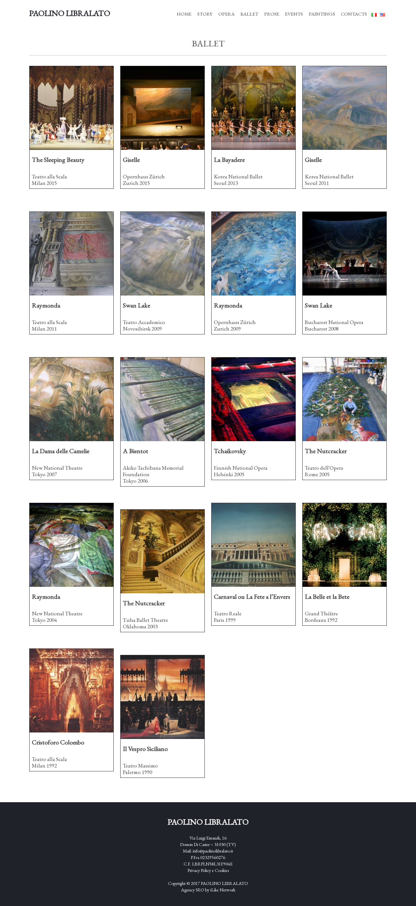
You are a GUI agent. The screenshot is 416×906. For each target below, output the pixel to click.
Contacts (354, 14)
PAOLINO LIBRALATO (224, 883)
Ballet (249, 14)
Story (205, 14)
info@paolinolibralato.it (213, 851)
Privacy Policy (200, 870)
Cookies (222, 870)
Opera (226, 14)
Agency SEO (192, 890)
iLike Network (222, 890)
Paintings (322, 14)
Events (294, 14)
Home (184, 14)
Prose (271, 14)
